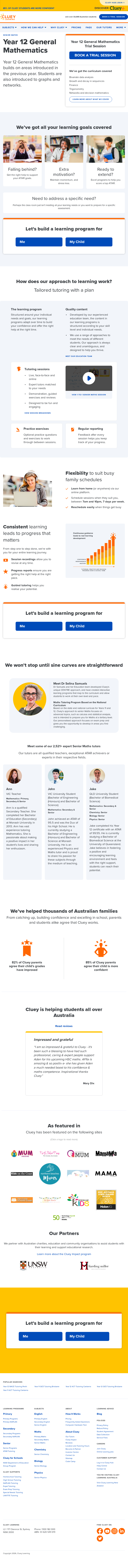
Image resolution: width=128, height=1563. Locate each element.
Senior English (40, 1425)
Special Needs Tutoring (13, 1493)
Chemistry (40, 1449)
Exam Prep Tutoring (11, 1489)
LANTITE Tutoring (10, 1496)
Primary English (40, 1419)
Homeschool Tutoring (12, 1477)
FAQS (89, 28)
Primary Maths (40, 1437)
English (38, 1414)
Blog (99, 1414)
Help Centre (102, 1466)
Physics (38, 1472)
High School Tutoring (12, 1480)
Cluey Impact (71, 1440)
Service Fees (102, 1438)
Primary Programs (10, 1419)
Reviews (69, 1443)
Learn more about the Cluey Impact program (64, 1254)
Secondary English (42, 1422)
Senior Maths (10, 35)
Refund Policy (102, 1428)
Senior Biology (40, 1466)
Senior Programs (10, 1448)
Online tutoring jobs (105, 1452)
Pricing (76, 28)
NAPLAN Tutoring (10, 1483)
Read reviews (64, 1026)
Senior (6, 1443)
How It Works (73, 1414)
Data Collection (103, 1435)
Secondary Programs (11, 1434)
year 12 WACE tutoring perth (15, 1387)
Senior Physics (40, 1478)
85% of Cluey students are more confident (28, 8)
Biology (38, 1461)
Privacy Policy (102, 1425)
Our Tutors (104, 28)
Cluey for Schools (13, 1458)
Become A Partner (73, 1449)
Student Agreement (105, 1432)
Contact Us (70, 1455)
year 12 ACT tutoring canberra (78, 1387)
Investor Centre (72, 1452)
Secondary (9, 1428)
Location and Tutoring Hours (77, 1446)
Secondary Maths (41, 1440)
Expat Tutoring (9, 1486)
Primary (7, 1414)
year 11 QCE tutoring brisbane (46, 1387)
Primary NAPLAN (10, 1422)
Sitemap (69, 1458)
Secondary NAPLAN (11, 1437)
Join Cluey (101, 1449)
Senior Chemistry (41, 1454)
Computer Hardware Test (76, 1425)
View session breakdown (38, 413)
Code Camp (70, 1462)
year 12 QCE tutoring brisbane (109, 1387)
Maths (37, 1432)
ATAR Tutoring (9, 1451)
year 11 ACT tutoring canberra (15, 1390)
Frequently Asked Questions (78, 1422)
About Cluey (72, 1432)
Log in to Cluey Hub (105, 1463)
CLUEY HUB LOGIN (114, 3)
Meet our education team (79, 356)
